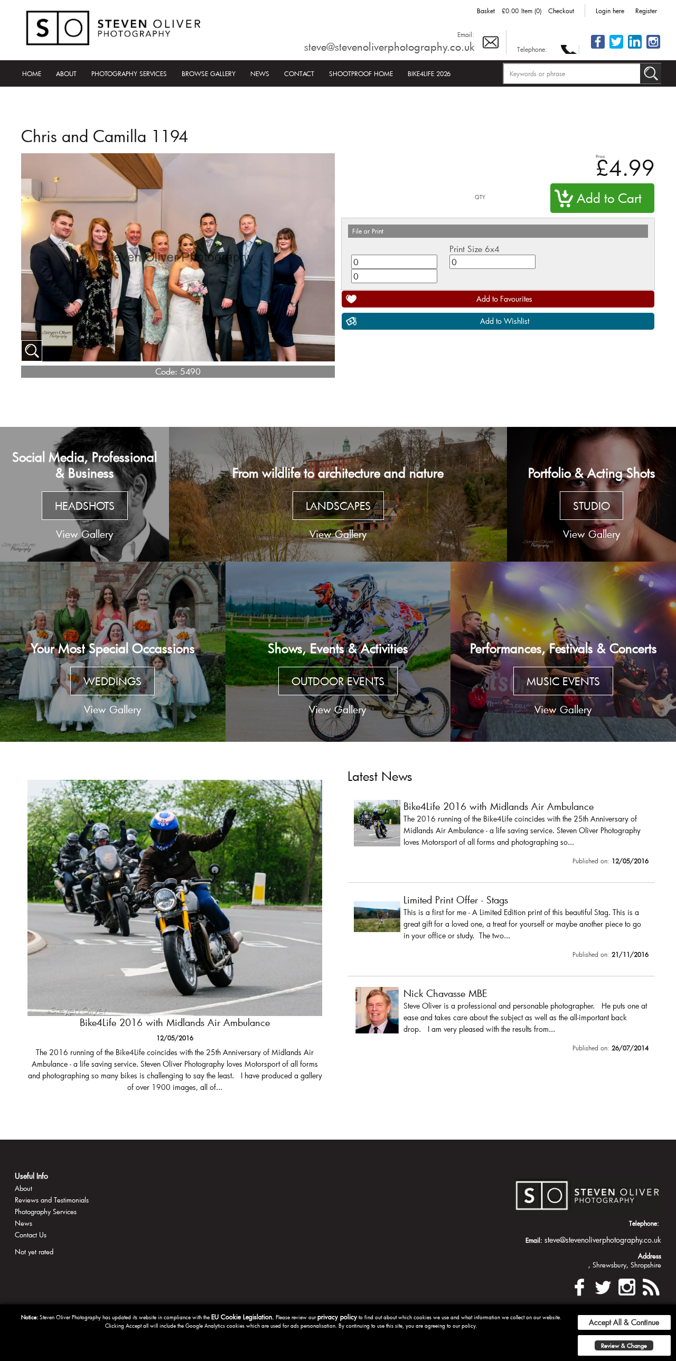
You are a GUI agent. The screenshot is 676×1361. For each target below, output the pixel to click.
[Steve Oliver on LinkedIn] (635, 47)
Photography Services (129, 73)
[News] (650, 1285)
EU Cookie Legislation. (242, 1316)
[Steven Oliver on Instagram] (626, 1285)
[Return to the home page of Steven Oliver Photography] (114, 26)
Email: (465, 34)
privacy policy (337, 1316)
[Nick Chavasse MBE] (501, 1021)
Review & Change (624, 1345)
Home (31, 73)
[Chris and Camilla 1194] (31, 350)
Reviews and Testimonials (52, 1200)
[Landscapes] (338, 494)
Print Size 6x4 (474, 248)
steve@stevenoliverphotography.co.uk (389, 46)
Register (646, 10)
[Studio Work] (591, 494)
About (66, 73)
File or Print (367, 231)
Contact (299, 73)
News (259, 73)
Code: (166, 371)
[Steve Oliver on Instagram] (653, 47)
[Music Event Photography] (563, 652)
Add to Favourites (504, 299)
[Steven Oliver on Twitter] (603, 1285)
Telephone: (532, 49)
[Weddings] (113, 652)
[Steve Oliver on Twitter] (616, 47)
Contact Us (30, 1235)
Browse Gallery (209, 73)
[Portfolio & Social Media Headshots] (84, 494)
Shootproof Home (361, 73)
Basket (486, 10)
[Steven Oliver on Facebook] (579, 1285)
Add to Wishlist (504, 321)
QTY (480, 197)
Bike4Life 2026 (429, 73)
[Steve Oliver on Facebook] (598, 47)
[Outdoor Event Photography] (338, 652)
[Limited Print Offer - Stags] (174, 941)
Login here (610, 10)
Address (649, 1256)
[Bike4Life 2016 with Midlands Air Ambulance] (501, 834)
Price (600, 156)
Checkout (561, 10)
